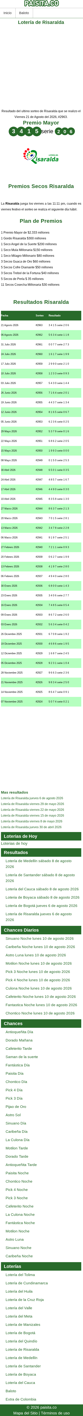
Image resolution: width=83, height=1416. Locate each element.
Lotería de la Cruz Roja (25, 1300)
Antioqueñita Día (19, 1032)
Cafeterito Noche (20, 1206)
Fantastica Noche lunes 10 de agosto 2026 (41, 1005)
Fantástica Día (18, 1065)
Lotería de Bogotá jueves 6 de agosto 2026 (41, 906)
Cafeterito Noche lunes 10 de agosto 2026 (41, 997)
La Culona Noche (20, 1215)
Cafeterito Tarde (19, 1049)
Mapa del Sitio (25, 1413)
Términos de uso (55, 1413)
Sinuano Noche (18, 1248)
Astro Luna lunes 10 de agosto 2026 (36, 955)
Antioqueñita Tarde (21, 1165)
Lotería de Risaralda (22, 1349)
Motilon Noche (18, 1231)
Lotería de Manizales (23, 1325)
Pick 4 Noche (17, 1190)
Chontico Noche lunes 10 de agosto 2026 (40, 1013)
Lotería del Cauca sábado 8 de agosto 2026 (42, 889)
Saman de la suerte (22, 1057)
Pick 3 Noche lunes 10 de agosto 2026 (38, 972)
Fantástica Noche (20, 1223)
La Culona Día (18, 1140)
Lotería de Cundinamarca (27, 1283)
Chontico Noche (19, 1181)
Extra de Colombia (21, 1399)
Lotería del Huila (19, 1291)
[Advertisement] (41, 66)
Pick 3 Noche (17, 1198)
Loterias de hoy (14, 843)
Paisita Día (15, 1073)
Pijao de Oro (16, 1107)
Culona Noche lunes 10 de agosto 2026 (39, 988)
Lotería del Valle (19, 1308)
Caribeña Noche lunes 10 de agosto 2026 (40, 947)
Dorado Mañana (19, 1040)
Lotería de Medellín (21, 1358)
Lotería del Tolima (20, 1275)
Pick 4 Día (14, 1090)
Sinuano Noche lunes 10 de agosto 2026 (40, 938)
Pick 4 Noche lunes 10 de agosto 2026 (38, 980)
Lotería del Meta (19, 1316)
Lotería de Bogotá (20, 1333)
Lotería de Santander (23, 1366)
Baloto (24, 13)
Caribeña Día (17, 1132)
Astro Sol (13, 1115)
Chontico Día (16, 1082)
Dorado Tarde (17, 1156)
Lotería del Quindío (21, 1341)
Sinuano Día (16, 1123)
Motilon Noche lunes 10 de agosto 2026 (39, 963)
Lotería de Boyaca (21, 1374)
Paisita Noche (17, 1173)
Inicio (7, 13)
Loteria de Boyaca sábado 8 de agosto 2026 (43, 897)
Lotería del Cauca (20, 1383)
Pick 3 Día (14, 1098)
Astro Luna (15, 1239)
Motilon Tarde (17, 1148)
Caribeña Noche (19, 1256)
